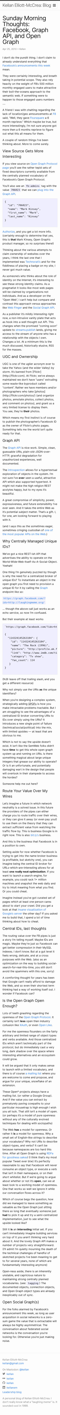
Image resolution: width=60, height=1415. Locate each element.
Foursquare (37, 117)
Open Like (45, 1025)
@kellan (24, 1369)
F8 (54, 113)
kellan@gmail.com (13, 1363)
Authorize (8, 231)
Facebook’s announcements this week (26, 65)
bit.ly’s (35, 835)
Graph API (14, 447)
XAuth (23, 1025)
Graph (44, 587)
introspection (16, 470)
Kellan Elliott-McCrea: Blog (26, 5)
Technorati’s (33, 261)
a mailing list (33, 1073)
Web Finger (15, 307)
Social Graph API (43, 307)
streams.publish (25, 329)
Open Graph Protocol (37, 1017)
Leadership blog (12, 1392)
